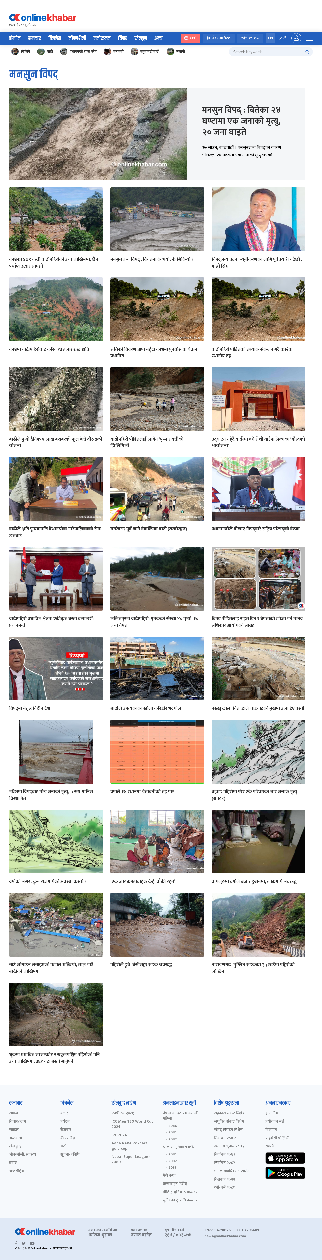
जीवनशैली (77, 38)
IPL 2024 (119, 1135)
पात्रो (193, 38)
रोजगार (65, 1130)
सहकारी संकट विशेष (229, 1113)
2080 (172, 1125)
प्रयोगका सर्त (274, 1121)
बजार (64, 1113)
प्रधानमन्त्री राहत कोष (83, 51)
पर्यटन (65, 1121)
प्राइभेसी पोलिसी (277, 1138)
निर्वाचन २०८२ (224, 1163)
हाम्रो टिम (271, 1113)
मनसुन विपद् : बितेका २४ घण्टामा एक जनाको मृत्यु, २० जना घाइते (241, 121)
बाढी (50, 51)
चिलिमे (25, 51)
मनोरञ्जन (102, 38)
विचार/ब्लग (17, 1121)
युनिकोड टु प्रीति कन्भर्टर (180, 1200)
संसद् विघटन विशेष (228, 1130)
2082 (172, 1139)
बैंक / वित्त (67, 1138)
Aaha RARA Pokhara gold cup (130, 1146)
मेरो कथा (169, 1176)
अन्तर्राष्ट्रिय (16, 1171)
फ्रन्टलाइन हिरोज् (175, 1184)
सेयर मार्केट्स (221, 38)
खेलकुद (141, 38)
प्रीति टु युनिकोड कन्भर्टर (180, 1192)
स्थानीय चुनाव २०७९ (229, 1146)
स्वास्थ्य (254, 38)
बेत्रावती (118, 51)
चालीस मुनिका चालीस (179, 1147)
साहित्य (14, 1130)
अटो (63, 1146)
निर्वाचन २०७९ (224, 1154)
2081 (172, 1132)
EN (270, 38)
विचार (122, 38)
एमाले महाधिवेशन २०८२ (231, 1171)
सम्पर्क (270, 1146)
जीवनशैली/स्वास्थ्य (22, 1154)
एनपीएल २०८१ (123, 1113)
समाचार (34, 38)
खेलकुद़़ (15, 1146)
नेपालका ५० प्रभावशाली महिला (180, 1116)
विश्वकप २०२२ (224, 1179)
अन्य (158, 38)
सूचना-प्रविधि (70, 1154)
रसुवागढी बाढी (149, 51)
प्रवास (13, 1163)
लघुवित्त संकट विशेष (229, 1121)
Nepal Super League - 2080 (131, 1159)
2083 (172, 1167)
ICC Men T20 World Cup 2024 (133, 1124)
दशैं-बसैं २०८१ (224, 1187)
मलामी (180, 51)
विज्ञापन (271, 1130)
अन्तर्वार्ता (15, 1138)
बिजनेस (54, 38)
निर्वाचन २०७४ (225, 1138)
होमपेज (15, 38)
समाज (13, 1113)
